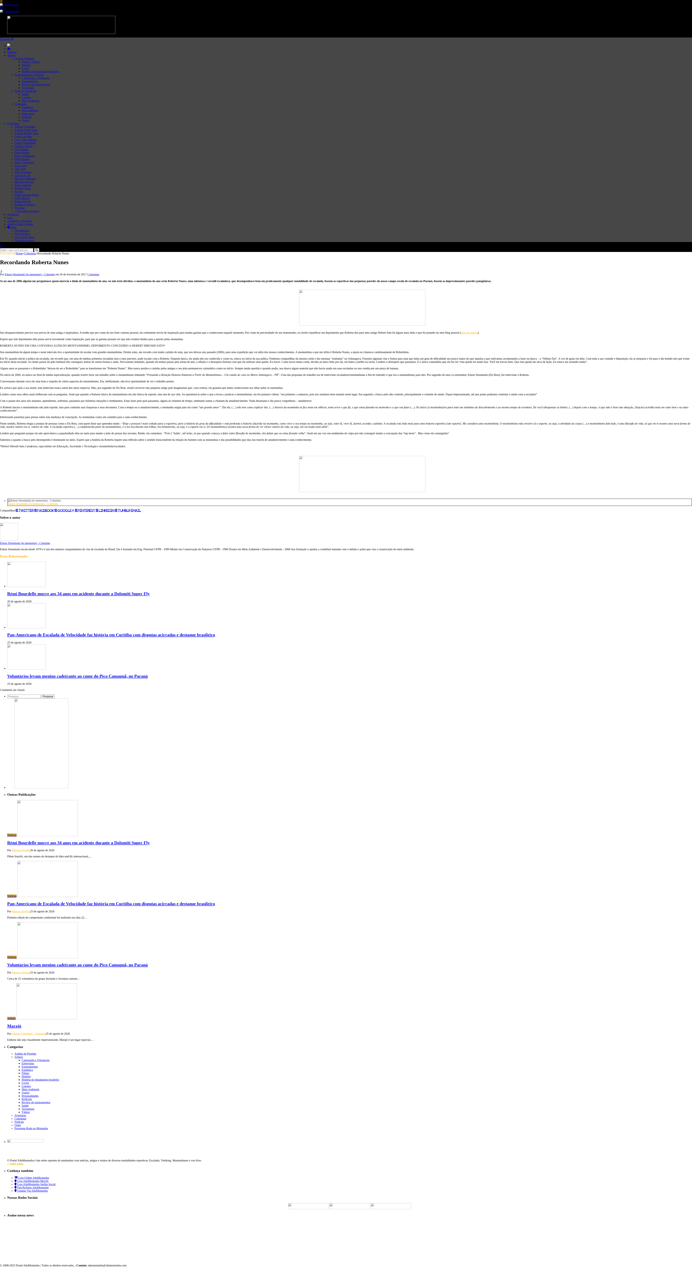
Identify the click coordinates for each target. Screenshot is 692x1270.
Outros (25, 120)
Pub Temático (22, 233)
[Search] (1, 8)
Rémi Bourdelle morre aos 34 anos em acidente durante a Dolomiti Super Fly (78, 593)
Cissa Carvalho (23, 136)
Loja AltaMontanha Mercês (32, 1181)
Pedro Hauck (21, 198)
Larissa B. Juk (22, 175)
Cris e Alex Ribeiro (25, 139)
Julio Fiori (20, 168)
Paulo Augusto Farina (26, 194)
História (26, 65)
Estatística (27, 107)
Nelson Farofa (22, 188)
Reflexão (27, 116)
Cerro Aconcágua (24, 237)
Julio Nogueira (22, 172)
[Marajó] (46, 1018)
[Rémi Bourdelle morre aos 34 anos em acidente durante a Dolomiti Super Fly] (26, 586)
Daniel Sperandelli (25, 142)
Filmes (25, 1073)
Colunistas (13, 123)
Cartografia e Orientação (36, 78)
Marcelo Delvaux (24, 181)
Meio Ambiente (30, 100)
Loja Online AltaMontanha (33, 1177)
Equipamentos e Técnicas (28, 74)
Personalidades (30, 110)
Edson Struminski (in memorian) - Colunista (30, 274)
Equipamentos (30, 81)
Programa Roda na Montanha (31, 1128)
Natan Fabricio (22, 185)
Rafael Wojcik (22, 201)
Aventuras (13, 214)
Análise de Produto (25, 1053)
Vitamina (19, 207)
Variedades (20, 104)
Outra (17, 1125)
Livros (25, 68)
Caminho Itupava (24, 240)
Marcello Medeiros (25, 178)
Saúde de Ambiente (25, 91)
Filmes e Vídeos (31, 61)
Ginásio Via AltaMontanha (32, 1190)
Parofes (18, 191)
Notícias (12, 52)
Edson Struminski (24, 155)
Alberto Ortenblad (24, 126)
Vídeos (26, 1112)
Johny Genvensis (24, 162)
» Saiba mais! (15, 1163)
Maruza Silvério (21, 850)
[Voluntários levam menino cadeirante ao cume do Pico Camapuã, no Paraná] (26, 668)
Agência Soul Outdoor (20, 224)
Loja (9, 217)
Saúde (25, 94)
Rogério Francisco (24, 204)
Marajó (14, 1026)
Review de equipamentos (36, 84)
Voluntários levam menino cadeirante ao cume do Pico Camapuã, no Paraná (77, 676)
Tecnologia (28, 87)
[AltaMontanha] (9, 4)
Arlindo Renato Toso (26, 133)
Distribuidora (21, 230)
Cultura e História (24, 58)
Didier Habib (21, 152)
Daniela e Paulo (23, 146)
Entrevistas (28, 113)
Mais (13, 227)
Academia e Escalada (19, 220)
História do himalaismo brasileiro (40, 71)
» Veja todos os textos (26, 211)
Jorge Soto (20, 165)
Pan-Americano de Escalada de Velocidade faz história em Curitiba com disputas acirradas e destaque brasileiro (111, 634)
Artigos (11, 55)
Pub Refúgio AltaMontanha (33, 1187)
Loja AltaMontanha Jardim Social (36, 1184)
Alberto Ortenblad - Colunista (29, 1033)
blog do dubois (469, 332)
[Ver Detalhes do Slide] (362, 324)
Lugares (26, 97)
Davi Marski (21, 149)
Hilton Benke (22, 159)
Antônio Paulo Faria (25, 129)
